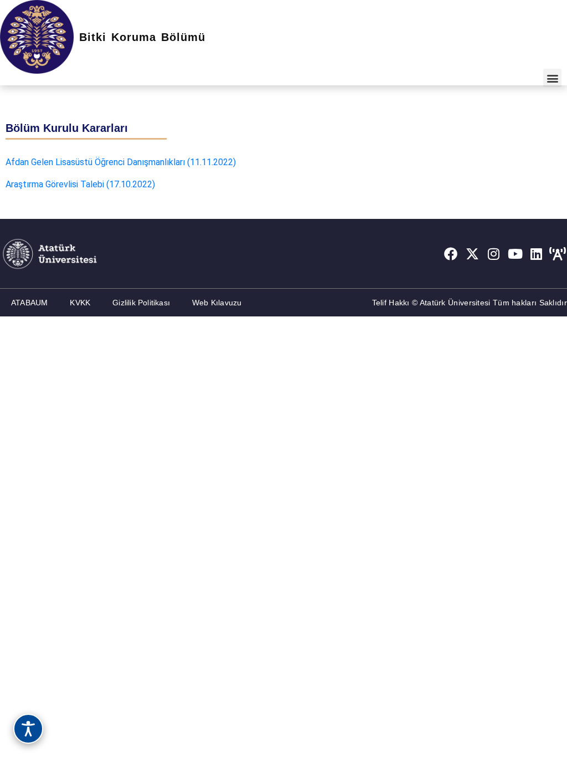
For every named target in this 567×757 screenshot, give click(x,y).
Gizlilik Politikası (141, 302)
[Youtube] (515, 253)
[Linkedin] (536, 253)
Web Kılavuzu (216, 302)
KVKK (80, 302)
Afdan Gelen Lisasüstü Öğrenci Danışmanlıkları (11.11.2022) (121, 162)
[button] (552, 78)
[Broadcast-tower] (557, 253)
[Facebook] (450, 253)
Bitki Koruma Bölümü (142, 37)
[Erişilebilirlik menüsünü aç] (28, 729)
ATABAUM (29, 302)
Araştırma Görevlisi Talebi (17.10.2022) (80, 184)
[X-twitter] (472, 253)
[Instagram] (493, 253)
